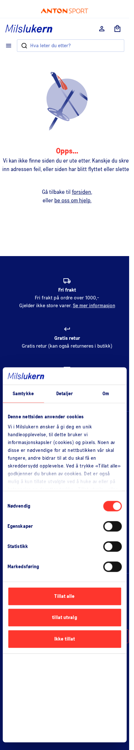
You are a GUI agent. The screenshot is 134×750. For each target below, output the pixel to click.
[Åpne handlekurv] (117, 28)
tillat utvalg (64, 617)
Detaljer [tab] (64, 393)
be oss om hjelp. (72, 201)
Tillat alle (64, 596)
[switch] (112, 526)
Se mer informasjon (94, 305)
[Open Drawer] (9, 45)
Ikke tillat (64, 638)
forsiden (81, 192)
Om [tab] (105, 393)
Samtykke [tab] (23, 393)
